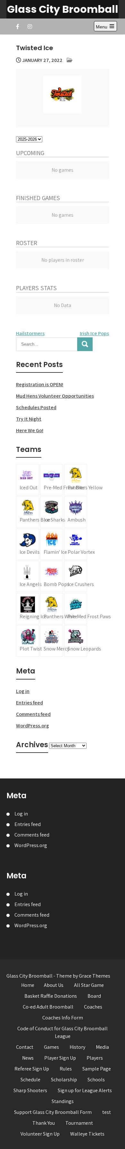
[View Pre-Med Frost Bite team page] (51, 479)
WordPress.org (32, 725)
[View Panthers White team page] (51, 608)
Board (94, 996)
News (28, 1058)
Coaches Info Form (62, 1017)
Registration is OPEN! (39, 384)
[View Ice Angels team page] (27, 576)
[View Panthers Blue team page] (27, 512)
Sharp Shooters (30, 1090)
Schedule (30, 1079)
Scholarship (64, 1079)
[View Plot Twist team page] (27, 641)
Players (95, 1058)
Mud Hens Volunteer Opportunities (55, 396)
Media (102, 1047)
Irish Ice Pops (94, 333)
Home (27, 985)
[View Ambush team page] (75, 512)
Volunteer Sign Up (40, 1133)
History (77, 1047)
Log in (22, 691)
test (106, 1112)
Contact (24, 1047)
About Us (53, 985)
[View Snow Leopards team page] (75, 641)
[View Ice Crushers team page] (75, 576)
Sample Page (96, 1068)
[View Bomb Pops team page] (51, 576)
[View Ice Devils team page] (27, 544)
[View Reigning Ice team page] (27, 608)
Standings (63, 1101)
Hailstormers (30, 333)
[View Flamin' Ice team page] (51, 544)
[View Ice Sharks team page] (51, 512)
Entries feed (29, 702)
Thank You (43, 1123)
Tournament (79, 1123)
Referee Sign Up (31, 1068)
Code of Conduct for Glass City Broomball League (62, 1032)
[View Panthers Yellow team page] (75, 479)
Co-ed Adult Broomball (48, 1006)
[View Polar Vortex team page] (75, 544)
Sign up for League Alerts (85, 1090)
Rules (66, 1068)
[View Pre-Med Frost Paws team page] (75, 608)
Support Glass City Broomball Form (53, 1112)
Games (51, 1047)
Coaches (93, 1006)
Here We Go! (29, 430)
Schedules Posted (36, 407)
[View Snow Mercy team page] (51, 641)
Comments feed (33, 714)
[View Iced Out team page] (27, 479)
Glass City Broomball (62, 9)
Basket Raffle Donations (50, 996)
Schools (96, 1079)
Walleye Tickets (87, 1133)
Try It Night (28, 419)
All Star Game (89, 985)
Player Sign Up (60, 1058)
